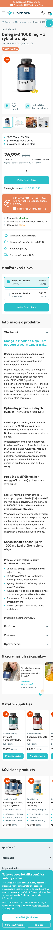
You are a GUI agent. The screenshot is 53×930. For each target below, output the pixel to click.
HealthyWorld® (9, 29)
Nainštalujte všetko (27, 917)
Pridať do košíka (26, 180)
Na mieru (38, 925)
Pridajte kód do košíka (28, 5)
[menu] (4, 13)
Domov (8, 22)
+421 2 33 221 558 (30, 188)
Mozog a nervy (22, 22)
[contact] (43, 13)
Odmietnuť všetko (14, 925)
